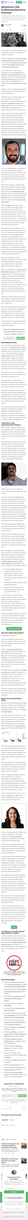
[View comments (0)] (6, 29)
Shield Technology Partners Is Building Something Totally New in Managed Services (10, 1145)
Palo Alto (13, 1027)
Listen (24, 25)
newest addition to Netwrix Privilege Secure (13, 1040)
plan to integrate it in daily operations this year (14, 59)
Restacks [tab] (11, 1120)
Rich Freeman (8, 24)
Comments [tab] (5, 1120)
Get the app (22, 1213)
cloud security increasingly (12, 1022)
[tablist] (8, 1119)
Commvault (22, 1027)
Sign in (24, 2)
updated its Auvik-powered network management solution (14, 998)
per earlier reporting (7, 79)
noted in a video (15, 347)
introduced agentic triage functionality (14, 1009)
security (23, 1022)
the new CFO (15, 1065)
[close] (23, 1170)
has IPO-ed (13, 1032)
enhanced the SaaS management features (15, 990)
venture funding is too (12, 67)
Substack (6, 1216)
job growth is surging (14, 65)
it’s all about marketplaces (14, 1014)
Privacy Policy (19, 1204)
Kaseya (19, 103)
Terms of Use (21, 1099)
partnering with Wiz (15, 1024)
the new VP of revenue (18, 1060)
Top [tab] (3, 1139)
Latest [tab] (7, 1139)
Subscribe (19, 2)
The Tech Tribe (15, 940)
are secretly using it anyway (18, 63)
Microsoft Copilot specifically (9, 75)
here (10, 949)
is (20, 1022)
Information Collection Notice (17, 1101)
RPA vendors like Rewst (11, 562)
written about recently (14, 985)
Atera (2, 103)
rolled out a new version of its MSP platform (15, 986)
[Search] (25, 1139)
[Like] (2, 29)
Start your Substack (10, 1213)
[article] (14, 1149)
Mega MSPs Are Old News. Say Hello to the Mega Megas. (9, 1160)
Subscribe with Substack (15, 1198)
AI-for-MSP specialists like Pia (13, 560)
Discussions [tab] (13, 1139)
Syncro (3, 106)
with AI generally (16, 73)
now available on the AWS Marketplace (15, 1016)
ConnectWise (11, 103)
